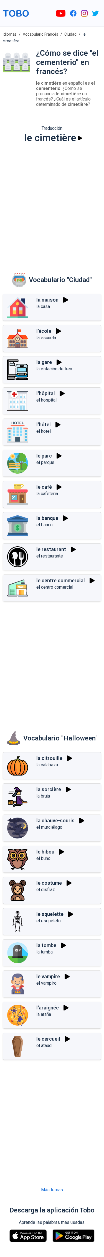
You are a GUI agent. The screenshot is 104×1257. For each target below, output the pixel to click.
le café (44, 487)
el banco (44, 524)
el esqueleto (48, 920)
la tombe (46, 945)
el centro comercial (54, 587)
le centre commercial (60, 580)
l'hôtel (43, 424)
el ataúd (44, 1045)
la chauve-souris (55, 820)
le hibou (45, 852)
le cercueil (48, 1039)
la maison (47, 300)
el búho (43, 858)
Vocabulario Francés (40, 34)
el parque (45, 462)
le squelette (50, 914)
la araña (43, 1014)
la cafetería (47, 493)
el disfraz (45, 889)
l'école (43, 331)
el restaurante (49, 556)
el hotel (43, 431)
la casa (43, 306)
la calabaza (47, 764)
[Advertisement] (52, 204)
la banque (47, 518)
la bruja (43, 796)
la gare (44, 362)
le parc (44, 456)
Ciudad (70, 34)
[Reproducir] (80, 138)
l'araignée (47, 1008)
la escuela (46, 337)
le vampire (48, 976)
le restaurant (51, 549)
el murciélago (49, 827)
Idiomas (10, 34)
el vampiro (46, 983)
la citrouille (49, 758)
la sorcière (48, 789)
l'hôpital (45, 393)
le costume (49, 883)
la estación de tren (54, 368)
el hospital (46, 400)
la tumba (44, 952)
